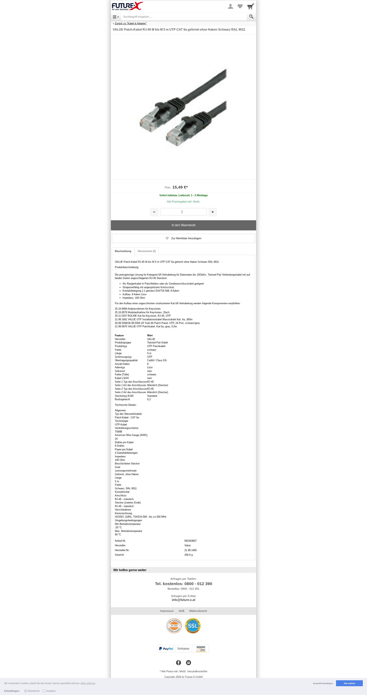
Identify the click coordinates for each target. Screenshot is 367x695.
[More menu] (230, 6)
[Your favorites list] (240, 6)
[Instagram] (188, 663)
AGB (181, 610)
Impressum (167, 610)
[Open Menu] (116, 16)
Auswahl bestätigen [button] (323, 683)
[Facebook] (179, 663)
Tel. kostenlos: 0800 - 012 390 (183, 583)
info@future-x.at (183, 600)
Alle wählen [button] (349, 683)
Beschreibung (123, 251)
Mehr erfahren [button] (88, 683)
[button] (183, 238)
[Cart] (250, 6)
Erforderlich (34, 691)
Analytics (51, 691)
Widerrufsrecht (198, 610)
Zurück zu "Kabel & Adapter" (131, 23)
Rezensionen (147, 251)
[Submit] (251, 16)
